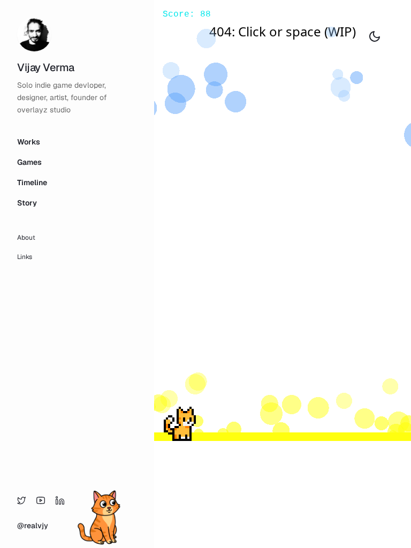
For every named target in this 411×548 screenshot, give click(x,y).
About (26, 237)
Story (27, 203)
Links (24, 257)
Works (28, 142)
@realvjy (32, 525)
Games (29, 162)
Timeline (32, 182)
